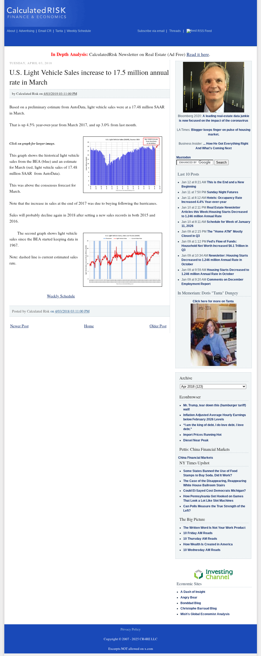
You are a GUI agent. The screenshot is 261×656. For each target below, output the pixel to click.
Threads (174, 31)
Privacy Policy (131, 629)
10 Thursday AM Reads (200, 538)
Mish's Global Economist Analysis (205, 614)
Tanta (59, 31)
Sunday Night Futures (222, 192)
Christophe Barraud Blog (198, 608)
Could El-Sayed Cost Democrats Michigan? (214, 490)
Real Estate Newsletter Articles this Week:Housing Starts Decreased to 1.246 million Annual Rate (214, 212)
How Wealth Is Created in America (208, 544)
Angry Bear (188, 597)
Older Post (158, 325)
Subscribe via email (151, 31)
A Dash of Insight (192, 592)
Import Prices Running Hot (202, 434)
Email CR (44, 31)
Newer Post (19, 325)
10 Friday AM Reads (198, 533)
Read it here (198, 54)
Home (89, 325)
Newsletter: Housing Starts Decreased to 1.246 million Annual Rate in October (214, 260)
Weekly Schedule (79, 31)
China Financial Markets (195, 457)
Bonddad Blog (190, 603)
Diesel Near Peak (195, 440)
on (69, 311)
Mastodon (183, 157)
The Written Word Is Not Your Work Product (214, 528)
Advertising (26, 31)
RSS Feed (205, 31)
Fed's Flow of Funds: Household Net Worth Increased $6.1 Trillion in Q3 (214, 246)
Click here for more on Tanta (213, 301)
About (11, 31)
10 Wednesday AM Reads (201, 550)
